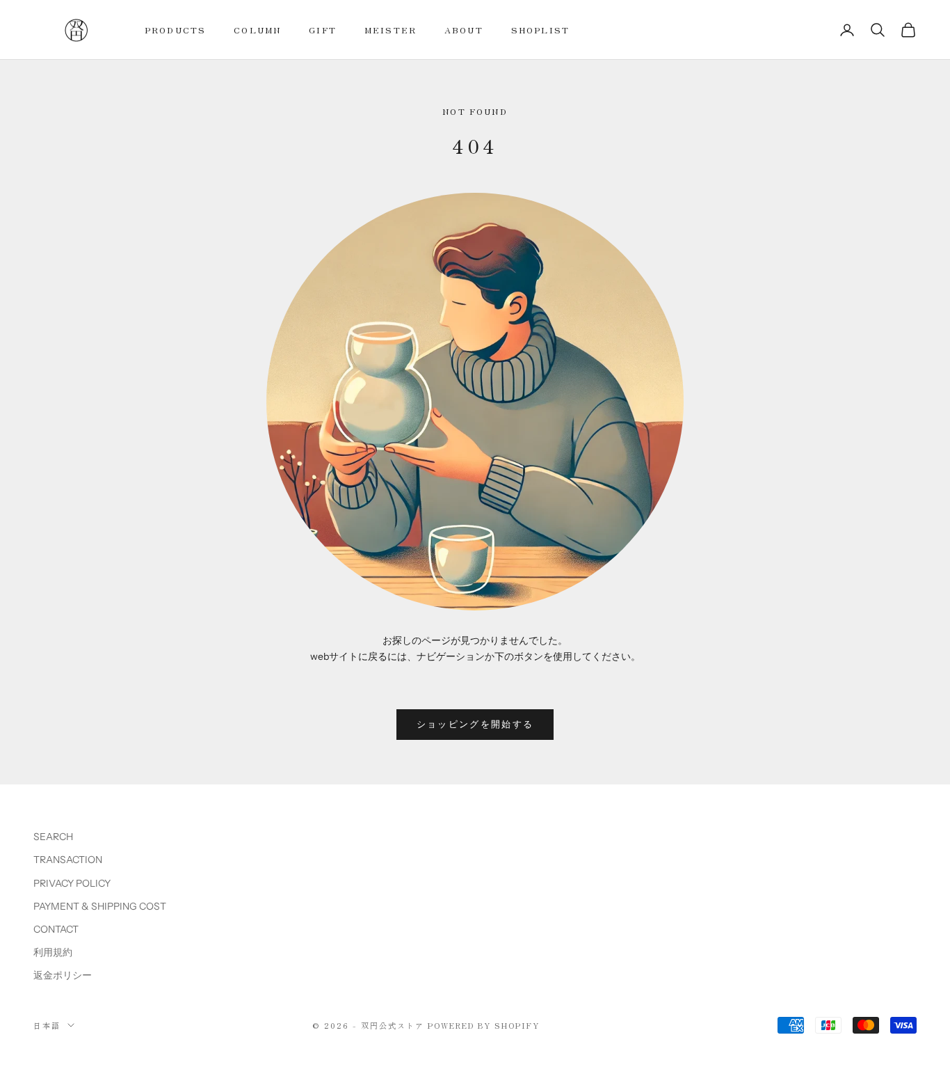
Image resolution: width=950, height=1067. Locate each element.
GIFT (323, 29)
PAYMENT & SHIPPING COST (99, 906)
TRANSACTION (67, 859)
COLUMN (257, 29)
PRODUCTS (175, 29)
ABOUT (463, 29)
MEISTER (390, 29)
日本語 (47, 1025)
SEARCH (53, 836)
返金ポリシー (62, 975)
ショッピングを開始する (475, 723)
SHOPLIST (540, 29)
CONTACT (56, 929)
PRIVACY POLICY (72, 883)
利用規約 (52, 952)
